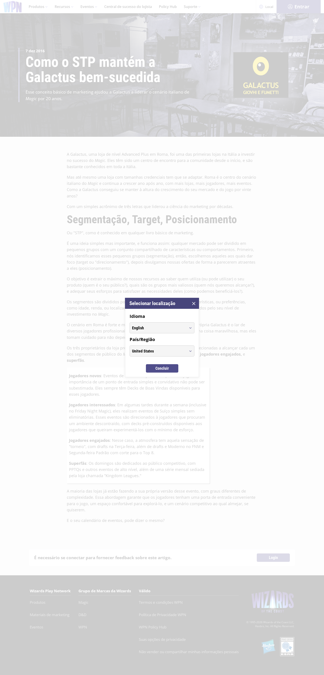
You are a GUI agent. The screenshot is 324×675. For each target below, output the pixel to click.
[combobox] (158, 327)
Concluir (162, 368)
